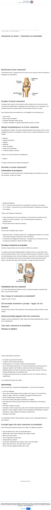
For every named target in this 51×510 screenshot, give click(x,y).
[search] (49, 2)
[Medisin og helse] (26, 2)
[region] (25, 15)
